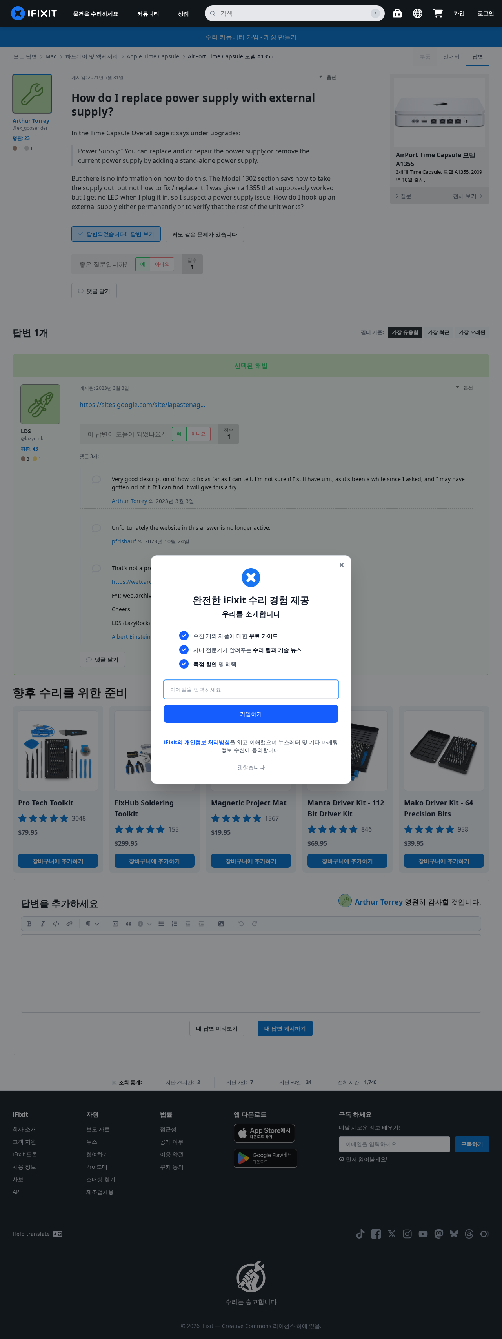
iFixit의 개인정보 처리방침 (197, 742)
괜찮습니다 (251, 766)
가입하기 (251, 714)
